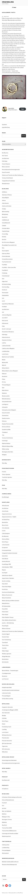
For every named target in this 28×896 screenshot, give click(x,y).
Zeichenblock (5, 659)
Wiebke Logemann (6, 653)
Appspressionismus (7, 514)
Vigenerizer (5, 746)
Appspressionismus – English (9, 516)
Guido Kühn (5, 556)
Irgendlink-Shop (6, 127)
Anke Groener (5, 203)
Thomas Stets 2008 (7, 828)
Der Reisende (5, 536)
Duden (3, 724)
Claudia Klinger (5, 231)
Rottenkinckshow (6, 398)
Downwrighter (5, 250)
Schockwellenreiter (6, 401)
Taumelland (5, 642)
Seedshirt (4, 124)
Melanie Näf (5, 362)
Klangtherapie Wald (7, 687)
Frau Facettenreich (6, 262)
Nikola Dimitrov (5, 603)
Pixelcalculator (5, 738)
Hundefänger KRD (6, 564)
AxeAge (4, 208)
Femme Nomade (6, 256)
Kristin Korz (5, 589)
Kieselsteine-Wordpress (8, 331)
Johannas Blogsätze (6, 315)
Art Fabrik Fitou (5, 519)
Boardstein (4, 217)
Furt (3, 805)
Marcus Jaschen (6, 166)
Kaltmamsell (5, 323)
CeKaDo (4, 225)
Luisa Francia (5, 354)
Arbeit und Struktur (6, 206)
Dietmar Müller (5, 539)
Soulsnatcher (5, 415)
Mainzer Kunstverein (7, 595)
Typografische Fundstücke (8, 180)
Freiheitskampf (5, 276)
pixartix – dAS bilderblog (8, 623)
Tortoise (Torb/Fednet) (7, 178)
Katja (3, 326)
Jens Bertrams (5, 158)
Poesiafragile (5, 625)
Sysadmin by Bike (6, 429)
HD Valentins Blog (6, 284)
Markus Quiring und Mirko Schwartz (10, 600)
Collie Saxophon (6, 533)
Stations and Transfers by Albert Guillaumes (12, 175)
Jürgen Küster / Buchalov (8, 578)
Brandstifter (5, 522)
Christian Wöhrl (6, 228)
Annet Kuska (5, 511)
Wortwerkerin (5, 853)
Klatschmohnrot (6, 337)
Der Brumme (5, 152)
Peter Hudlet (5, 614)
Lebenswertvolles (6, 693)
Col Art (3, 530)
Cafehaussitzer (5, 844)
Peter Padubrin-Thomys (7, 617)
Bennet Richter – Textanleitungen (10, 670)
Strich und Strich (6, 426)
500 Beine (4, 192)
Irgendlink (8, 2)
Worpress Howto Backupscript (9, 864)
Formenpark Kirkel (6, 550)
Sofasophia (4, 407)
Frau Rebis (4, 264)
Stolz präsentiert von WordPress (16, 892)
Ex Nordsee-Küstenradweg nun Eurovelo (12, 797)
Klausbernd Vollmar (7, 340)
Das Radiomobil (6, 780)
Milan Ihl (4, 365)
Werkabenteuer (6, 183)
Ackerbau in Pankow (7, 194)
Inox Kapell (4, 572)
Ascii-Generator (6, 712)
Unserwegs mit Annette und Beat (10, 833)
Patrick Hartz (5, 611)
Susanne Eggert (6, 634)
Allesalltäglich (5, 197)
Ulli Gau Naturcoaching (7, 698)
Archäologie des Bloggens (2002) (10, 710)
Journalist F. (5, 317)
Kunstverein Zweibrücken (8, 592)
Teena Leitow (5, 645)
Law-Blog (4, 729)
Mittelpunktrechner (7, 735)
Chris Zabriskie (5, 528)
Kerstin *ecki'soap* (6, 329)
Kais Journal (5, 320)
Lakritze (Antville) (6, 345)
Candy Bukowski (6, 222)
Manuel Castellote (6, 597)
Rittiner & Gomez (6, 628)
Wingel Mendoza (6, 656)
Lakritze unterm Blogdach (8, 348)
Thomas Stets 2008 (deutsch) (9, 830)
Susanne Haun (5, 637)
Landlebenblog (5, 351)
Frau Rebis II (5, 270)
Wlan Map (4, 463)
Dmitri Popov (5, 542)
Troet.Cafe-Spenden (7, 477)
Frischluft (4, 802)
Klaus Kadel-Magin (6, 586)
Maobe (3, 359)
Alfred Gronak (5, 505)
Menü (14, 7)
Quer (3, 387)
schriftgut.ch (5, 404)
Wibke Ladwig (5, 449)
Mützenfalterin (5, 368)
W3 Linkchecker (6, 749)
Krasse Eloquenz (6, 164)
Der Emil (4, 239)
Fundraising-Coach (6, 726)
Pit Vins (4, 382)
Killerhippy (4, 161)
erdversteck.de (5, 544)
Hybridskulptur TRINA (7, 567)
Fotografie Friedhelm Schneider (9, 553)
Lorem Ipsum (5, 732)
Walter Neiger (5, 651)
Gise (3, 278)
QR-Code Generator (7, 743)
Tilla (3, 435)
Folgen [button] (22, 109)
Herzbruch (4, 289)
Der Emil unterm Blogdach (8, 242)
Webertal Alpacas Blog (7, 446)
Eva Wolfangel (5, 497)
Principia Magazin (6, 384)
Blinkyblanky (5, 214)
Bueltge (4, 715)
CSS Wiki (4, 718)
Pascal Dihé (5, 609)
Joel (3, 312)
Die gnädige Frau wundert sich (9, 245)
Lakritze (4, 343)
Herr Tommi (5, 155)
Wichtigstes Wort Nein (7, 452)
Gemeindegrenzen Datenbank (9, 760)
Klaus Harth (5, 583)
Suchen (4, 132)
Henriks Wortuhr (6, 561)
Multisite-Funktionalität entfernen (10, 861)
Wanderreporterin (6, 836)
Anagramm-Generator (7, 707)
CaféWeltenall (5, 220)
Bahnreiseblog (5, 211)
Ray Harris (4, 825)
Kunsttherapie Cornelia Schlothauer (10, 690)
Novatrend (4, 376)
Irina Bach (4, 306)
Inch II (3, 301)
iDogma (4, 570)
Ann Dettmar (5, 508)
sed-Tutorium (5, 679)
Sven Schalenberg (6, 639)
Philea (3, 379)
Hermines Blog (5, 287)
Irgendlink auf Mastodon (8, 303)
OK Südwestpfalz (6, 606)
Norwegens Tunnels (7, 819)
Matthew (4, 814)
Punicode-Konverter (7, 740)
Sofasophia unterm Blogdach (9, 410)
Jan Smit (4, 808)
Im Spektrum (5, 788)
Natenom (4, 373)
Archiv (3, 141)
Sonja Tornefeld (6, 172)
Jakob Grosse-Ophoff (7, 575)
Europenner (5, 547)
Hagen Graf (4, 281)
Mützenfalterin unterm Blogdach (10, 370)
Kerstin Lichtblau (6, 581)
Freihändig (4, 273)
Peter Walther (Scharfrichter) (9, 620)
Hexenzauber (5, 292)
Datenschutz (5, 892)
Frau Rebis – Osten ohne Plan (9, 267)
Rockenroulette (6, 396)
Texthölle (4, 648)
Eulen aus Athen (6, 253)
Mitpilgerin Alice (6, 816)
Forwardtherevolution (7, 259)
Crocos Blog (5, 234)
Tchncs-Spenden (6, 474)
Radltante (4, 393)
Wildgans (4, 454)
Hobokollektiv (5, 295)
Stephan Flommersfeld (7, 424)
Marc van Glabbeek (6, 811)
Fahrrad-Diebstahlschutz (8, 800)
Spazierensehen (6, 418)
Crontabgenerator (6, 673)
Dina (3, 248)
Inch (3, 298)
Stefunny (4, 421)
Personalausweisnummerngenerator (11, 169)
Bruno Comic (5, 525)
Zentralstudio (5, 662)
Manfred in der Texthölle (8, 357)
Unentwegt (4, 440)
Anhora (4, 200)
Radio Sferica (5, 390)
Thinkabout (5, 432)
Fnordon (4, 471)
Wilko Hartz (5, 752)
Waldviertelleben (6, 443)
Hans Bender (5, 558)
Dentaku (4, 236)
